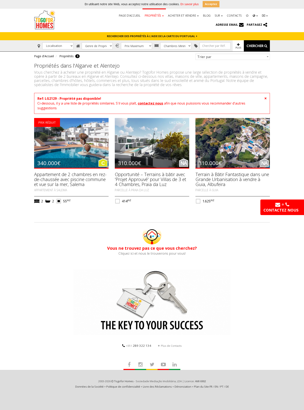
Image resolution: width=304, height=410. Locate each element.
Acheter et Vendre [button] (182, 15)
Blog (207, 15)
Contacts (234, 15)
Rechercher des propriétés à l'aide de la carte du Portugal (151, 36)
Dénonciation (183, 386)
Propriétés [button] (153, 15)
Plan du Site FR (203, 386)
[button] (255, 15)
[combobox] (232, 57)
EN (216, 386)
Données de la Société (89, 386)
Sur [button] (218, 15)
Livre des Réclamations (157, 386)
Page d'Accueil (129, 15)
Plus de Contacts (171, 346)
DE (227, 386)
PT (221, 386)
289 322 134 (138, 345)
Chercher (255, 46)
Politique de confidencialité (123, 386)
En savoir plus (189, 4)
